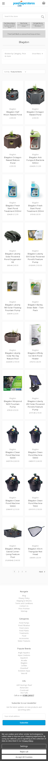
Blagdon (24, 663)
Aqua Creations (24, 655)
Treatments (24, 633)
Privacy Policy (24, 598)
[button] (24, 54)
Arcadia (24, 660)
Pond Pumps (24, 623)
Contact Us (24, 606)
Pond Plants (24, 630)
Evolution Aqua (24, 671)
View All (24, 673)
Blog (24, 595)
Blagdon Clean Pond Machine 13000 (35, 455)
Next (41, 572)
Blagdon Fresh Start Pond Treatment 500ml (12, 208)
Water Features (24, 641)
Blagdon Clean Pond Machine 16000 (13, 455)
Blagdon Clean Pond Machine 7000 (35, 503)
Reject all (24, 751)
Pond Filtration (24, 625)
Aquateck (24, 658)
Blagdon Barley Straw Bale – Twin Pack (35, 307)
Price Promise (24, 608)
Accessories (24, 638)
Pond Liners (24, 628)
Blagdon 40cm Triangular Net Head (35, 551)
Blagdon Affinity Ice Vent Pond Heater (35, 356)
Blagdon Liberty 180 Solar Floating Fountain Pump (12, 307)
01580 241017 (28, 695)
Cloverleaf (24, 668)
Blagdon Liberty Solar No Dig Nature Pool (12, 356)
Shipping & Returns (24, 601)
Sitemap (24, 611)
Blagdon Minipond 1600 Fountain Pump (13, 404)
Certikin (24, 665)
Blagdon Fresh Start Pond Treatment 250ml (35, 208)
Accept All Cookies (24, 757)
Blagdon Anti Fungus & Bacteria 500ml (35, 160)
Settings (24, 746)
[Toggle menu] (3, 3)
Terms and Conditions (24, 603)
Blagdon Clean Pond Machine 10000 (13, 503)
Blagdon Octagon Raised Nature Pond (12, 160)
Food (24, 636)
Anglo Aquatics (24, 652)
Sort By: (7, 72)
